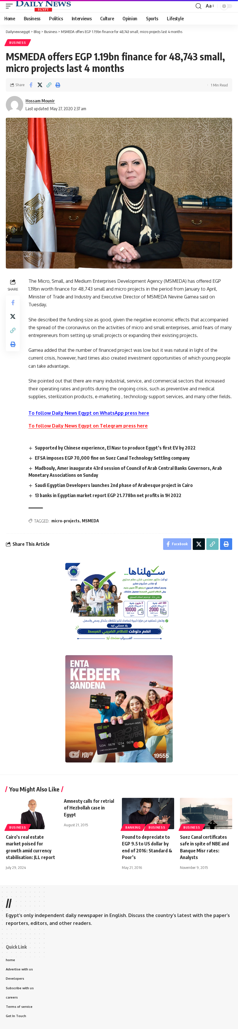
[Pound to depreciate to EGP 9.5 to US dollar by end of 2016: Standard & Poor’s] (148, 813)
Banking (133, 827)
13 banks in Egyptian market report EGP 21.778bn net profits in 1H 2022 (108, 495)
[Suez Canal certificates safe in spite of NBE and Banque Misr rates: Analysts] (206, 813)
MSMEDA (90, 520)
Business (17, 42)
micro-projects (65, 520)
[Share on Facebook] (31, 85)
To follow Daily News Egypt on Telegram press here (88, 426)
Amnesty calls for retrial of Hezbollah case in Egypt (89, 807)
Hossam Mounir (40, 100)
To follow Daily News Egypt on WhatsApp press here (88, 413)
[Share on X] (40, 85)
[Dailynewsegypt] (43, 6)
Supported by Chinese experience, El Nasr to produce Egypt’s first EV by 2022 (115, 448)
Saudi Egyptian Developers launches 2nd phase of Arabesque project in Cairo (114, 485)
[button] (11, 6)
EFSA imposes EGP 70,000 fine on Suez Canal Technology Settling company (112, 458)
